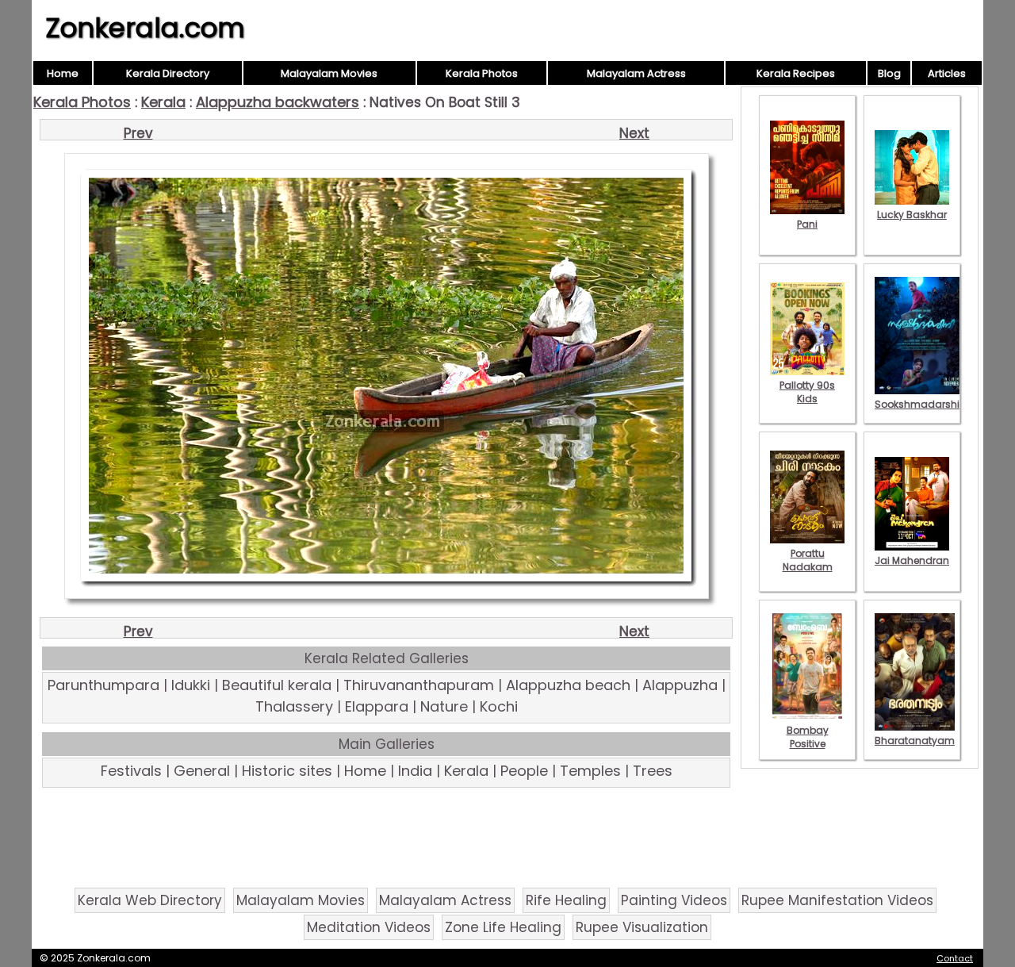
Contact (954, 958)
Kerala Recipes (795, 73)
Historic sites (287, 771)
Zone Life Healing (503, 927)
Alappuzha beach (568, 685)
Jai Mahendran (912, 560)
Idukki (190, 685)
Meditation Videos (369, 927)
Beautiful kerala (276, 685)
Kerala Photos (482, 73)
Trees (652, 771)
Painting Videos (674, 900)
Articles (947, 73)
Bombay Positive (808, 736)
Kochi (499, 706)
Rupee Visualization (642, 927)
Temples (590, 771)
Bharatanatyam (915, 740)
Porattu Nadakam (808, 560)
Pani (807, 224)
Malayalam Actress (636, 73)
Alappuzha (680, 685)
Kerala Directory (167, 73)
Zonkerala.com (145, 28)
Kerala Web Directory (150, 900)
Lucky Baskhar (912, 214)
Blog (889, 73)
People (524, 771)
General (202, 771)
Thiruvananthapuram (418, 685)
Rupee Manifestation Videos (837, 900)
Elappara (376, 706)
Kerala (163, 102)
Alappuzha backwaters (277, 102)
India (415, 771)
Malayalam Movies (329, 73)
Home (63, 73)
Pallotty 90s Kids (807, 391)
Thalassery (294, 706)
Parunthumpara (103, 685)
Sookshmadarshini (921, 404)
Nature (444, 706)
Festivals (131, 771)
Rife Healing (566, 900)
